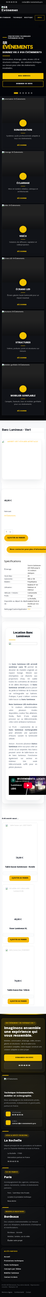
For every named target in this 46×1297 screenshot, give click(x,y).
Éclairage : (8, 569)
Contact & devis (10, 1277)
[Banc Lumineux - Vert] (21, 460)
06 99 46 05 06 (11, 2)
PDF (29, 609)
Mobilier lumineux (11, 1273)
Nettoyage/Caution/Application (15, 609)
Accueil (7, 1257)
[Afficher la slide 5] (28, 93)
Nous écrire (12, 1201)
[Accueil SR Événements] (10, 9)
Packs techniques (11, 1265)
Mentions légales (7, 1292)
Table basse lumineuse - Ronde (20, 867)
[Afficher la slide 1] (16, 93)
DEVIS (40, 17)
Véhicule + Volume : (11, 593)
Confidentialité (19, 1292)
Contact (28, 1292)
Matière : (7, 582)
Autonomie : (8, 579)
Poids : (6, 596)
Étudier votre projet (15, 1241)
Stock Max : (8, 576)
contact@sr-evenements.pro (32, 2)
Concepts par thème (12, 1269)
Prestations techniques (14, 1261)
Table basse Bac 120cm (18, 990)
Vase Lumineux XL (18, 928)
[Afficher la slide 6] (31, 93)
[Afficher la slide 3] (23, 93)
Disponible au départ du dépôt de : (15, 602)
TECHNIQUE (17, 17)
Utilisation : (8, 587)
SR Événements (10, 516)
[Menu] (40, 26)
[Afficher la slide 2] (20, 93)
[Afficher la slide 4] (26, 93)
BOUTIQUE (28, 17)
